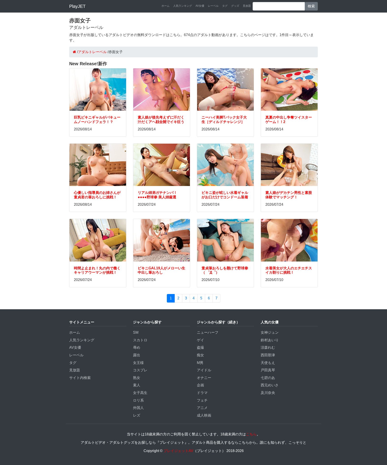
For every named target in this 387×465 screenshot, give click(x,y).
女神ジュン (270, 332)
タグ (225, 5)
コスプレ (140, 370)
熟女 (136, 378)
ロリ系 (138, 400)
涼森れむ (268, 347)
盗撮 (200, 347)
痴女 (200, 355)
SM (135, 332)
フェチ (202, 400)
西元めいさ (270, 385)
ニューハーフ (207, 332)
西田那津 (268, 355)
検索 (311, 6)
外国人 (138, 408)
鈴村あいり (270, 340)
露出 (136, 355)
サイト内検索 (80, 378)
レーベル (213, 5)
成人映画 (204, 415)
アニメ (202, 408)
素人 (136, 385)
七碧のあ (268, 378)
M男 (200, 363)
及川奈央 (268, 393)
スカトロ (140, 340)
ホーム (165, 5)
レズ (136, 415)
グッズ (235, 5)
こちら (251, 434)
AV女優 (200, 5)
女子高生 (140, 393)
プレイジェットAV (178, 451)
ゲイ (200, 340)
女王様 (138, 363)
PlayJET (77, 6)
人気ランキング (182, 5)
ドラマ (202, 393)
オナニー (204, 378)
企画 (200, 385)
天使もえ (268, 363)
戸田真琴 (268, 370)
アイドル (204, 370)
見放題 (247, 5)
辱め (136, 347)
